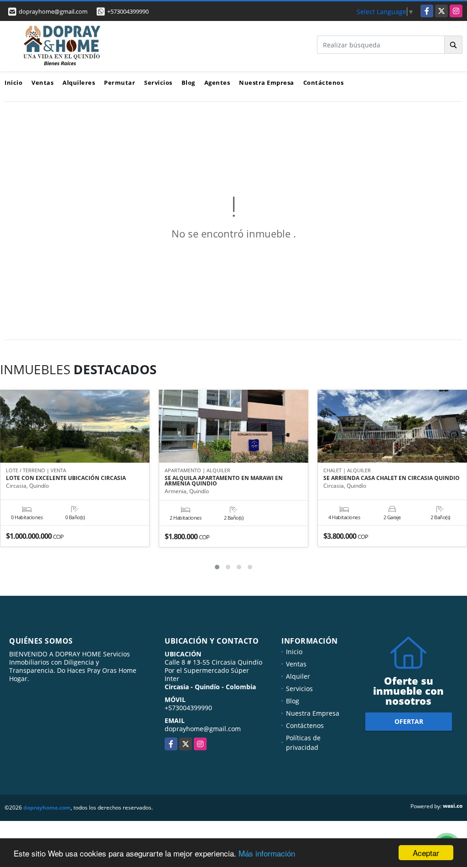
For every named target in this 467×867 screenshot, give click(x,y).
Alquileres (78, 82)
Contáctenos (323, 82)
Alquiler (298, 676)
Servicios (158, 82)
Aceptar (426, 852)
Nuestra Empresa (266, 82)
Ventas (42, 82)
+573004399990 (128, 11)
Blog (188, 82)
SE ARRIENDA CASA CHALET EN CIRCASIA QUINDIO (391, 478)
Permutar (119, 82)
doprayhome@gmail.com (203, 728)
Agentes (217, 82)
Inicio (13, 82)
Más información (267, 853)
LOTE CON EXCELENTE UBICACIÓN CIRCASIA (66, 478)
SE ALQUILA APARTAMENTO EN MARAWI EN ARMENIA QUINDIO (224, 480)
